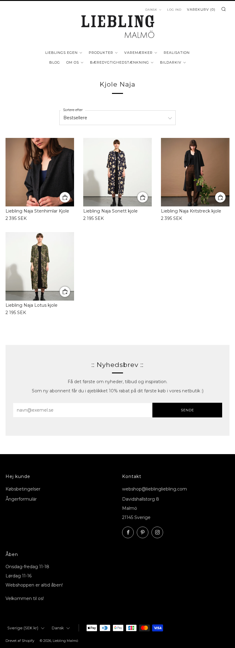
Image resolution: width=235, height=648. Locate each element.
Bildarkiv (170, 62)
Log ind (174, 9)
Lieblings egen (61, 52)
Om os (72, 62)
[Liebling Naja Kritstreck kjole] (195, 172)
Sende (187, 410)
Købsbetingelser (23, 489)
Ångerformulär (21, 499)
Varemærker (138, 52)
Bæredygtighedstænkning (119, 62)
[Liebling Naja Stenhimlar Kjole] (40, 172)
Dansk (58, 628)
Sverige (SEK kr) (22, 628)
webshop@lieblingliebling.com (154, 489)
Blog (54, 62)
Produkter (101, 52)
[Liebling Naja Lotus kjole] (40, 266)
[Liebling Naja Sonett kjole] (117, 172)
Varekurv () (201, 9)
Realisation (177, 52)
